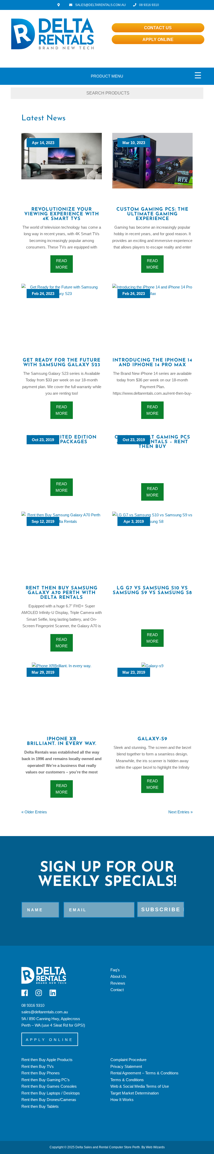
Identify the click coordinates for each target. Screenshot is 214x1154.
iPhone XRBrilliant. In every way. (61, 741)
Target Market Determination (134, 1093)
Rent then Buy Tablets (40, 1106)
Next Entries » (180, 812)
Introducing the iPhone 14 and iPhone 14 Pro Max (152, 363)
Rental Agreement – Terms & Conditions (144, 1073)
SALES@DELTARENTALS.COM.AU (100, 5)
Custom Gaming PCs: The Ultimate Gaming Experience (152, 214)
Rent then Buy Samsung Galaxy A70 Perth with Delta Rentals (62, 593)
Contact (117, 989)
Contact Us (158, 28)
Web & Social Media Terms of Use (139, 1086)
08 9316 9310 (148, 5)
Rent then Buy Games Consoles (49, 1086)
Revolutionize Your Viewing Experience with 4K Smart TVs (61, 214)
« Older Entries (34, 812)
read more (62, 264)
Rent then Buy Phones (40, 1073)
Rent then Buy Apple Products (47, 1059)
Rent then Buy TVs (37, 1066)
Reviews (117, 983)
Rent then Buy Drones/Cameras (48, 1099)
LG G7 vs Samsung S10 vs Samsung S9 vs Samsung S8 (152, 590)
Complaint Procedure (128, 1059)
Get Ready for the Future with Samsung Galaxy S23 (61, 363)
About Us (118, 976)
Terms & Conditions (127, 1080)
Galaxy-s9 (152, 739)
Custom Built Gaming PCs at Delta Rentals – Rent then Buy (152, 442)
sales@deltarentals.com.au (44, 1012)
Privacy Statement (126, 1066)
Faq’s (115, 970)
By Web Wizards (153, 1147)
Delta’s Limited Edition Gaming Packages (62, 440)
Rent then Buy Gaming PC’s (45, 1080)
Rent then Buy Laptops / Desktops (50, 1093)
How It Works (122, 1099)
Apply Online (158, 39)
